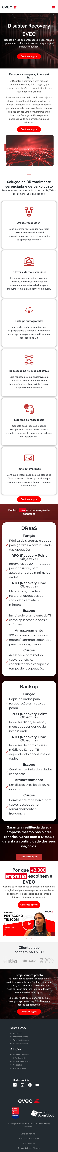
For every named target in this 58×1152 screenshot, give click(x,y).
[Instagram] (22, 1085)
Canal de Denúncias (29, 1134)
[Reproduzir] (29, 923)
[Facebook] (29, 1085)
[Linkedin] (15, 1085)
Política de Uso (29, 1143)
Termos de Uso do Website (29, 1148)
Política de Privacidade (29, 1138)
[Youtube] (37, 1085)
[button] (53, 7)
